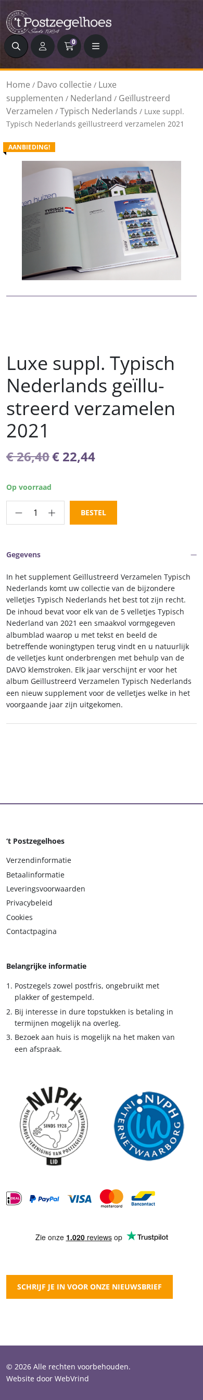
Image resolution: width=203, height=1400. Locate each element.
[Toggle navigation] (96, 46)
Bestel (93, 512)
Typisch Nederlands (98, 111)
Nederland (91, 98)
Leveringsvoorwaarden (45, 889)
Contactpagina (31, 931)
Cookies (19, 917)
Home (18, 84)
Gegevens (23, 554)
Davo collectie (64, 84)
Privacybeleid (29, 903)
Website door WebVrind (47, 1378)
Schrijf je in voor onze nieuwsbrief (89, 1287)
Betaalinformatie (35, 875)
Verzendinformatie (38, 860)
